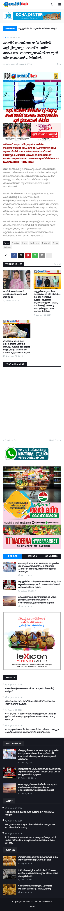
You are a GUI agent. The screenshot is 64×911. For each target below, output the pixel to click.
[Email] (42, 255)
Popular (12, 556)
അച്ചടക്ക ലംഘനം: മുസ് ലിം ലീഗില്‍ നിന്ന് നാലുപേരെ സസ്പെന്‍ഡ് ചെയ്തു (30, 702)
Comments (51, 556)
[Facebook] (14, 255)
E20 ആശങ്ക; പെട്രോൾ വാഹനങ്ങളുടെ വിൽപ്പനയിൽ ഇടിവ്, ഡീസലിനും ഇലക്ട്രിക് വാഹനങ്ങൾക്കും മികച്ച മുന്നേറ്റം (30, 716)
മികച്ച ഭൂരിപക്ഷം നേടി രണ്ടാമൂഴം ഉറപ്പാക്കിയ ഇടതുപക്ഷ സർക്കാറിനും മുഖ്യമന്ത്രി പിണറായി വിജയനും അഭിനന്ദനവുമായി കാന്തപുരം (38, 567)
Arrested (15, 37)
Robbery (7, 247)
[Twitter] (21, 255)
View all (57, 264)
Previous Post (11, 440)
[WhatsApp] (35, 255)
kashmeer (34, 243)
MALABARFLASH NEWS (41, 901)
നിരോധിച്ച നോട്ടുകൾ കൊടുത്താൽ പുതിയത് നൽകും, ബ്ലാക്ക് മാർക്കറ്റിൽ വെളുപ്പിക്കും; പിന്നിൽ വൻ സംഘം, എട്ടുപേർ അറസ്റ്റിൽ (16, 347)
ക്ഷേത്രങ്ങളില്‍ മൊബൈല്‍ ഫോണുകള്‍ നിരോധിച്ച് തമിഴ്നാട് (29, 690)
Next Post (54, 440)
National (46, 243)
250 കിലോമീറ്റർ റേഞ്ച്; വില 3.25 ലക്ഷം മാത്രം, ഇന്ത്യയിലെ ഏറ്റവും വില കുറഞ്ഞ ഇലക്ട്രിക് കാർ (38, 873)
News (55, 243)
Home (6, 37)
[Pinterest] (28, 255)
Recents (32, 556)
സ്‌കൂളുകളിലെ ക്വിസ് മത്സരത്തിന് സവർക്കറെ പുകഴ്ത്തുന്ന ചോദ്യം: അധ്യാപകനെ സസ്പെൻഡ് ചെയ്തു (32, 730)
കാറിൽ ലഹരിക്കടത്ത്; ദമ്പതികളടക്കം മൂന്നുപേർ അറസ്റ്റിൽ (15, 294)
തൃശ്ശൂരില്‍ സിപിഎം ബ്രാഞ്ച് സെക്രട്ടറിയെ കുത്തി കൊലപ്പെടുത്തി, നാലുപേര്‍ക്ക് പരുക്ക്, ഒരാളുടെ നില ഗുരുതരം (39, 584)
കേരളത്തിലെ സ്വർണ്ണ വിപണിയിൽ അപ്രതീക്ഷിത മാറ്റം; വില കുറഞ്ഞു (35, 887)
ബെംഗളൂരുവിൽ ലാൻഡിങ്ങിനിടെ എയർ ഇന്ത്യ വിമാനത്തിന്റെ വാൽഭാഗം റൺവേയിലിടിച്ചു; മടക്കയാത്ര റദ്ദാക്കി (37, 600)
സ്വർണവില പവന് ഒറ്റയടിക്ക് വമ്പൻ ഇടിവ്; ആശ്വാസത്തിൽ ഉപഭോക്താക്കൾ (38, 858)
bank (24, 243)
